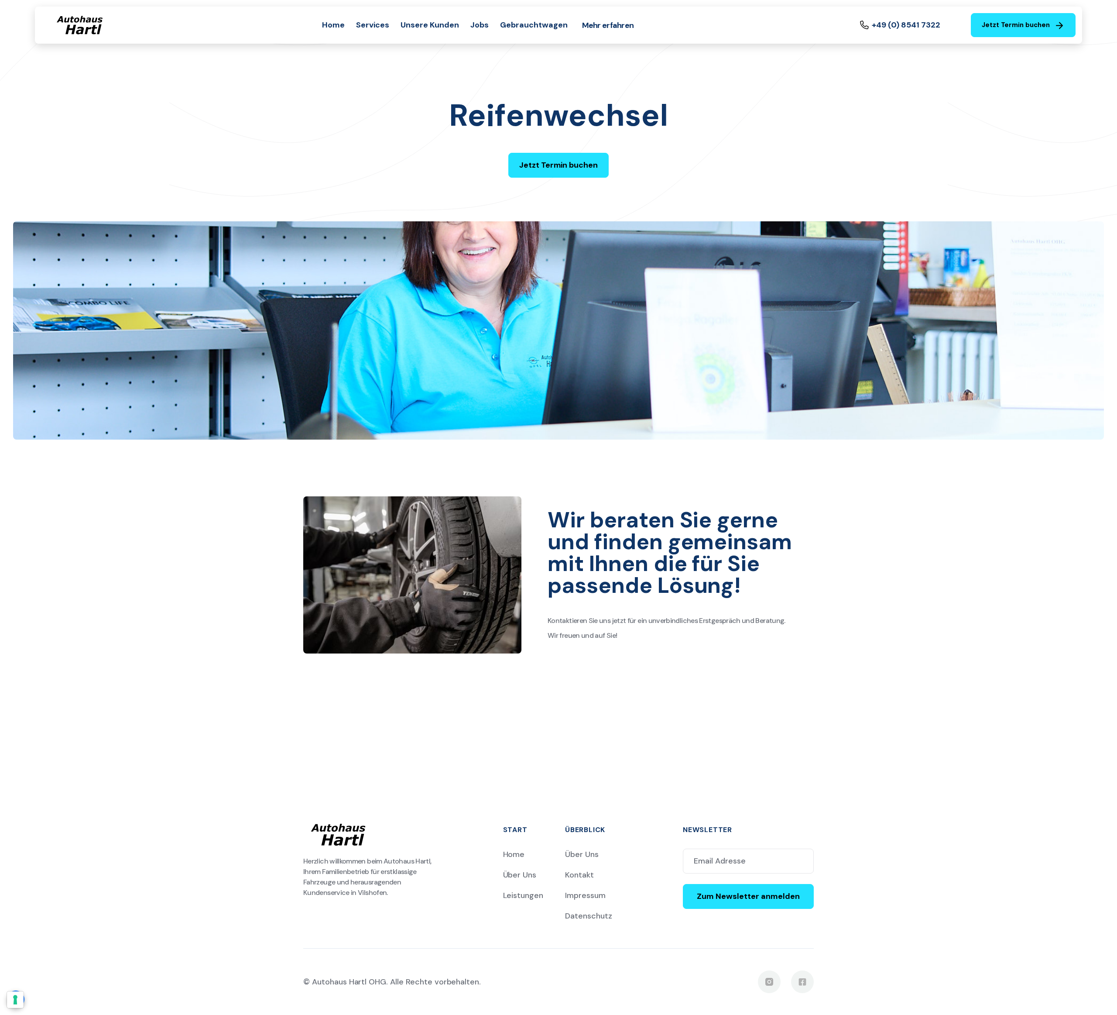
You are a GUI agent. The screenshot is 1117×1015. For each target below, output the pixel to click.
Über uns (520, 875)
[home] (80, 25)
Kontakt (579, 875)
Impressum (585, 895)
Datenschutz (588, 916)
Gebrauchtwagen (533, 25)
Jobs (479, 25)
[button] (608, 25)
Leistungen (523, 895)
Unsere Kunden (430, 25)
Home (333, 25)
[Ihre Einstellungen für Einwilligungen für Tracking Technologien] (15, 999)
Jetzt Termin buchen (558, 165)
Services (372, 25)
